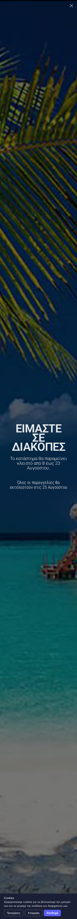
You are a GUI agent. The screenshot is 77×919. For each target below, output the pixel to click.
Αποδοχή (52, 913)
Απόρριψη (33, 913)
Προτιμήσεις (13, 913)
